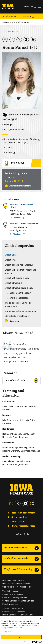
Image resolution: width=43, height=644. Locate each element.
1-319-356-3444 (14, 180)
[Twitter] (18, 503)
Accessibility (25, 587)
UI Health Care (17, 608)
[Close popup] (41, 618)
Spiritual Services (9, 601)
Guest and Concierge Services (14, 598)
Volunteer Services (26, 601)
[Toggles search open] (36, 7)
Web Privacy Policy (10, 587)
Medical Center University (24, 223)
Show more (14, 321)
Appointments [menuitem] (9, 16)
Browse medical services (23, 526)
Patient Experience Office (12, 594)
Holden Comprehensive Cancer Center (18, 615)
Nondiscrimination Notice (13, 580)
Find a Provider (12, 32)
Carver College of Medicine (13, 611)
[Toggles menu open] (39, 7)
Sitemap (5, 608)
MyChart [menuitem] (27, 16)
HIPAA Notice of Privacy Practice (16, 584)
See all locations (19, 517)
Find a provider (18, 521)
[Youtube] (25, 503)
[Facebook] (10, 503)
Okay (21, 637)
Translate (26, 7)
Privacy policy (6, 631)
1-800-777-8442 (21, 534)
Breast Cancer (11, 255)
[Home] (9, 7)
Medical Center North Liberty (21, 206)
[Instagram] (33, 503)
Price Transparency (10, 604)
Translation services (10, 591)
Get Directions (15, 218)
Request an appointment (23, 513)
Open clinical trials (15, 380)
